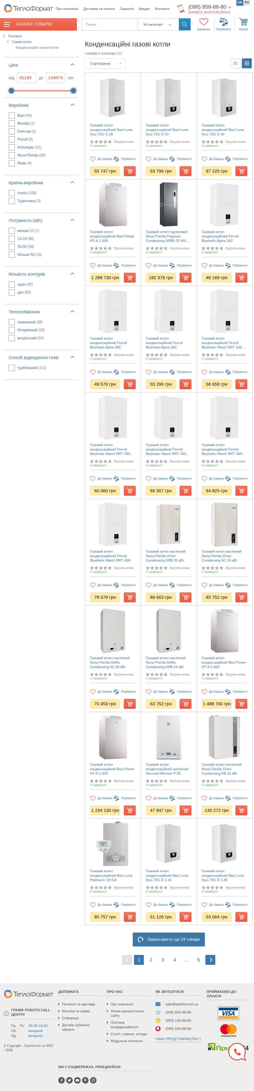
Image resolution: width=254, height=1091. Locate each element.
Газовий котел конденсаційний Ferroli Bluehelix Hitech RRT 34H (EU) (222, 449)
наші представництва (177, 1039)
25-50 (25, 246)
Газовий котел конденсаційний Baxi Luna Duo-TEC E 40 (223, 129)
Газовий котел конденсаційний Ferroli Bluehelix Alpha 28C (108, 342)
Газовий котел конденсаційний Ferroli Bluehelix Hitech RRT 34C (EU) (166, 449)
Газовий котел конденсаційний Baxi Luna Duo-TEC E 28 (111, 129)
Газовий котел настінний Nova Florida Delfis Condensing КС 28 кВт (110, 662)
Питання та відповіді (78, 1004)
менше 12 (28, 230)
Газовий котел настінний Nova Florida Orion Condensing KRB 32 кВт (166, 555)
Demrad (26, 131)
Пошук (184, 24)
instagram (93, 1080)
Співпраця (70, 1018)
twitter (69, 1080)
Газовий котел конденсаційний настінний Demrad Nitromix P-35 (167, 768)
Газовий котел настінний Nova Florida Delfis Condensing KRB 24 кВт (166, 662)
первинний (30, 322)
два (24, 292)
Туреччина (29, 201)
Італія (26, 193)
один (25, 284)
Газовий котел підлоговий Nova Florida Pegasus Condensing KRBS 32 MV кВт (166, 236)
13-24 (25, 238)
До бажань (104, 159)
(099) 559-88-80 (178, 1029)
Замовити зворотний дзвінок (209, 12)
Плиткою (247, 63)
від (11, 78)
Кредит (144, 9)
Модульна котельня (127, 1041)
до (41, 78)
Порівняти (223, 29)
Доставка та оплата (99, 9)
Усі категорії (153, 24)
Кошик (243, 29)
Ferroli (25, 139)
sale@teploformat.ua (181, 1004)
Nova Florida (31, 155)
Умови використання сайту (127, 1013)
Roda (24, 163)
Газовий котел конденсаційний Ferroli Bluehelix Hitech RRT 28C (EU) (110, 449)
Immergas (29, 147)
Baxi (24, 115)
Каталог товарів (34, 24)
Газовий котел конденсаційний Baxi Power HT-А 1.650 (224, 662)
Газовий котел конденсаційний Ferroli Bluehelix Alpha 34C (164, 342)
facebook (61, 1080)
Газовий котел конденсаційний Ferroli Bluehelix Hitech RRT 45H (110, 555)
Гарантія (127, 9)
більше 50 (29, 254)
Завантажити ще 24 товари (173, 939)
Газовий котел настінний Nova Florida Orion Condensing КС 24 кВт (221, 555)
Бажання (203, 29)
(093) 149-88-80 (178, 1020)
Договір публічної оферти (76, 1027)
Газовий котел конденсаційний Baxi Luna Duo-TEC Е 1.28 (223, 875)
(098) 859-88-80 (207, 7)
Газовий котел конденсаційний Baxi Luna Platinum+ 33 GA (111, 875)
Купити (130, 171)
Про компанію (67, 9)
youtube (77, 1080)
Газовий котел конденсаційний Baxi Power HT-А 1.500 (112, 236)
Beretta (25, 123)
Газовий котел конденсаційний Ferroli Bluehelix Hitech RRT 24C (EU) (222, 343)
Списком (235, 63)
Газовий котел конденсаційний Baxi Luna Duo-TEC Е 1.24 (167, 875)
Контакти (162, 9)
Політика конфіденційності (124, 1024)
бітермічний (31, 330)
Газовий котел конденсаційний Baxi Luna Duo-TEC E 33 (167, 129)
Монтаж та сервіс (76, 1011)
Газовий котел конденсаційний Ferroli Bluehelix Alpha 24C (220, 236)
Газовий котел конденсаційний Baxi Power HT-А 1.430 (112, 768)
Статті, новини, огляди (129, 1034)
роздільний (30, 338)
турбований (31, 368)
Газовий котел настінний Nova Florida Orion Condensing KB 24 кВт (221, 768)
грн (71, 78)
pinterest (85, 1080)
